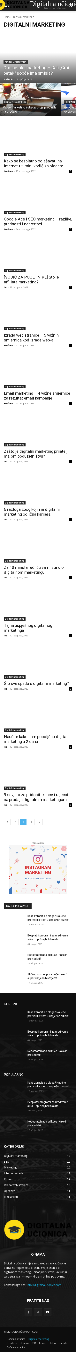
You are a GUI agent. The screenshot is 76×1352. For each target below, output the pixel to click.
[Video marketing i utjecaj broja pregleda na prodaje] (30, 99)
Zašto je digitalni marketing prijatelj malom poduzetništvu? (36, 454)
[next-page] (39, 822)
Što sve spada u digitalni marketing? (36, 683)
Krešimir (8, 171)
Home (7, 17)
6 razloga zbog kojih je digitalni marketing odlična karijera (32, 512)
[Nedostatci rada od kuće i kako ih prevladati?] (14, 960)
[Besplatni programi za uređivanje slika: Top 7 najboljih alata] (14, 941)
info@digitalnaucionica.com (44, 1285)
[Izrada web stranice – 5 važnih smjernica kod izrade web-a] (38, 313)
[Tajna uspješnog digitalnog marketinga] (38, 603)
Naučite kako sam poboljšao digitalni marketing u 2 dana (37, 739)
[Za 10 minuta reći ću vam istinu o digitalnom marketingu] (38, 545)
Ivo (5, 287)
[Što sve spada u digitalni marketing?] (38, 661)
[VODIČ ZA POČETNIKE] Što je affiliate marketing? (31, 279)
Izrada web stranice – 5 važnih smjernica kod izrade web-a (31, 337)
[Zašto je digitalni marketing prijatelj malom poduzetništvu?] (38, 429)
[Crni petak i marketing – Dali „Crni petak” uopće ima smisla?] (38, 57)
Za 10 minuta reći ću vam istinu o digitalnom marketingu (34, 570)
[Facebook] (28, 1312)
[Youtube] (47, 1312)
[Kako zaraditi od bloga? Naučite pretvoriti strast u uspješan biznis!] (14, 921)
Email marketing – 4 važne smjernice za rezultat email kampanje (37, 395)
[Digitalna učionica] (38, 1229)
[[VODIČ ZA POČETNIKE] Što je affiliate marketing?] (38, 255)
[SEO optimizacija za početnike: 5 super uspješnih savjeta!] (14, 980)
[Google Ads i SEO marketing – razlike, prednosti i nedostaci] (38, 197)
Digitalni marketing (15, 62)
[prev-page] (7, 822)
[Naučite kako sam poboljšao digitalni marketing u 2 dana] (38, 715)
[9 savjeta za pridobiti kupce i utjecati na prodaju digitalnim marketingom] (38, 773)
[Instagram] (38, 1312)
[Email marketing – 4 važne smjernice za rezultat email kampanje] (38, 371)
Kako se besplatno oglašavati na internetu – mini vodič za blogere (33, 163)
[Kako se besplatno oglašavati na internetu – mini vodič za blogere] (38, 139)
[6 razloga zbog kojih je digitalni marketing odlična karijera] (38, 487)
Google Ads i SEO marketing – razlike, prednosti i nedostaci (38, 221)
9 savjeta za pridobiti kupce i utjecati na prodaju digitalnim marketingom (37, 797)
